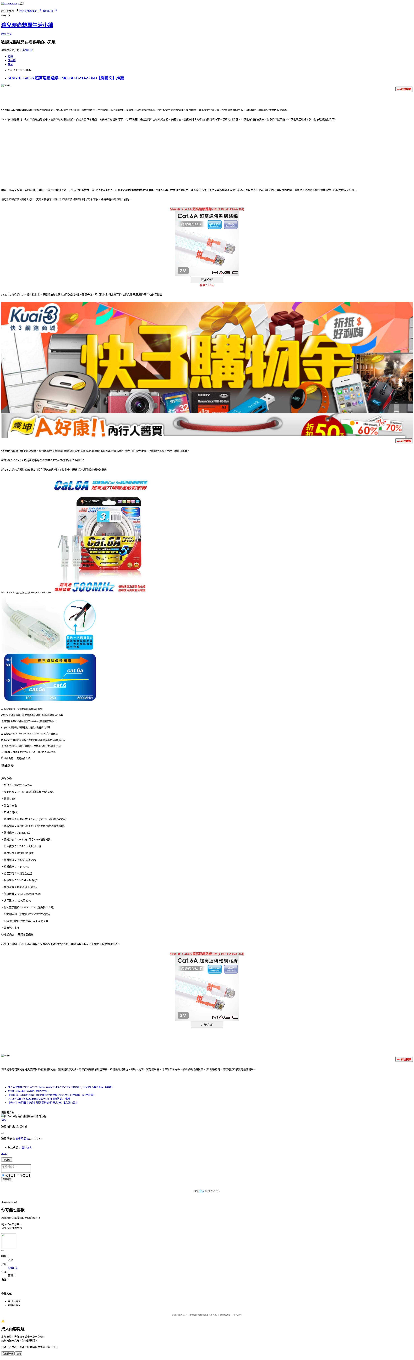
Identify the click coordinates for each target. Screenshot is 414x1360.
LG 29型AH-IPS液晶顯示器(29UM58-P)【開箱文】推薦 (39, 1098)
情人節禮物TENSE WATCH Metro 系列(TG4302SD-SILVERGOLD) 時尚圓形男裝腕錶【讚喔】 (61, 1087)
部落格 (12, 60)
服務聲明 (238, 1315)
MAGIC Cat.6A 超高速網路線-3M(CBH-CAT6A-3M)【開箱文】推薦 (66, 78)
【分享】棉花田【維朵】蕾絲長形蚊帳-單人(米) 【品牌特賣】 (43, 1102)
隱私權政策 (225, 1315)
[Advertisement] (179, 149)
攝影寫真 (26, 1147)
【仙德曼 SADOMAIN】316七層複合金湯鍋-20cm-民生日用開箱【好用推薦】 (52, 1095)
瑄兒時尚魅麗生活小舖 (27, 25)
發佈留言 (7, 1179)
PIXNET (182, 1315)
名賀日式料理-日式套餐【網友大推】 (29, 1091)
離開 (18, 1353)
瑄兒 (3, 1120)
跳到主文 (6, 34)
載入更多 (7, 1159)
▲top (4, 1153)
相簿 (10, 56)
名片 (10, 64)
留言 (26, 1138)
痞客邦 (19, 1138)
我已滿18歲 (8, 1353)
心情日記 (28, 50)
